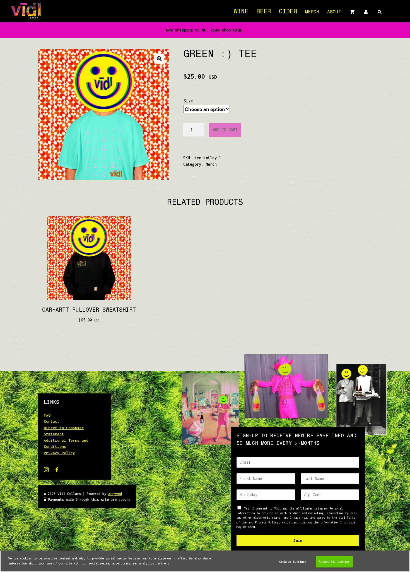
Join (297, 540)
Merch (312, 12)
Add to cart (225, 130)
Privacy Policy (59, 453)
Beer (263, 12)
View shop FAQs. (227, 30)
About (334, 12)
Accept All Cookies (334, 561)
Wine (241, 12)
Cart (352, 12)
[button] (159, 59)
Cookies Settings (293, 561)
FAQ (47, 415)
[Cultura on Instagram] (47, 470)
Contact (51, 421)
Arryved (115, 494)
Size (188, 100)
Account (365, 12)
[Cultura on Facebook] (57, 470)
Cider (288, 12)
